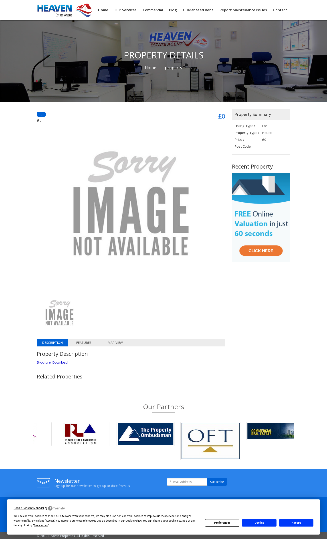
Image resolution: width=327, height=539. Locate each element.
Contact (280, 10)
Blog (173, 10)
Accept (296, 522)
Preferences (222, 522)
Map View (115, 342)
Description (52, 342)
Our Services (126, 10)
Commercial (153, 10)
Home (103, 10)
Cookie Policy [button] (133, 520)
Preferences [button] (41, 525)
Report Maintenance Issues (243, 10)
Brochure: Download (52, 362)
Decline (259, 522)
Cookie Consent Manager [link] (29, 508)
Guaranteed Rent (198, 10)
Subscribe (217, 482)
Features (83, 342)
